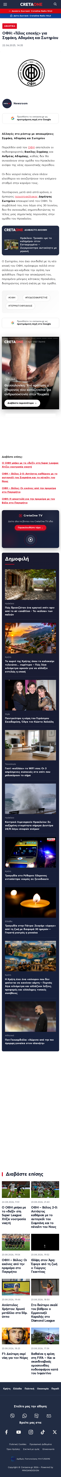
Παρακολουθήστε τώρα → (30, 528)
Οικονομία (43, 1389)
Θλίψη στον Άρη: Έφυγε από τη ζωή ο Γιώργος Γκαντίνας (44, 1266)
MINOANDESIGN (30, 1471)
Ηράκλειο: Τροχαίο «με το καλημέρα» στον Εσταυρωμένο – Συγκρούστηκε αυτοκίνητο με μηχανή (38, 244)
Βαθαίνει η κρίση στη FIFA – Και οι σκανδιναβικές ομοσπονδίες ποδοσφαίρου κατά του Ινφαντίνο (44, 1363)
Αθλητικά (9, 26)
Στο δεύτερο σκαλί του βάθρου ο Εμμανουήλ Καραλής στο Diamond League (44, 1313)
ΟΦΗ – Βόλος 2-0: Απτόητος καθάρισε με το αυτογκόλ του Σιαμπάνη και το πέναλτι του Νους (29, 477)
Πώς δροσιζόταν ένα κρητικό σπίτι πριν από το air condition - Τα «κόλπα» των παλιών (29, 611)
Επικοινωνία (48, 1449)
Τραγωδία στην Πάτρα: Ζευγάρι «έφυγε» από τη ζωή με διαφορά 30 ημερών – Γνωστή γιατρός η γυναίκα (30, 929)
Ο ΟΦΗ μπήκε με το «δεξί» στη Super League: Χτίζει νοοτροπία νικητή (14, 1215)
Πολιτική (29, 1389)
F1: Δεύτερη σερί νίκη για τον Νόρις (15, 1355)
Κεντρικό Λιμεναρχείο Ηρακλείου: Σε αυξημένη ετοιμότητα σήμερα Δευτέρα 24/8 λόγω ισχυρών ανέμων (29, 825)
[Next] (52, 373)
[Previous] (9, 373)
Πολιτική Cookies (17, 1444)
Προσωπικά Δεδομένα (41, 1444)
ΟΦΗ (31, 147)
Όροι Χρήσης (13, 1449)
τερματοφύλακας (26, 196)
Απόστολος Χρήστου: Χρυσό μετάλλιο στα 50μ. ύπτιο (14, 1311)
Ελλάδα (17, 1389)
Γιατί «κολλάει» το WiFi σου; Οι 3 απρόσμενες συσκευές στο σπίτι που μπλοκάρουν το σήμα (27, 772)
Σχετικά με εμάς (31, 1449)
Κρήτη (6, 1389)
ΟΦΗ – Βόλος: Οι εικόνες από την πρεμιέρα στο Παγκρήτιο (14, 1266)
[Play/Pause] (30, 373)
